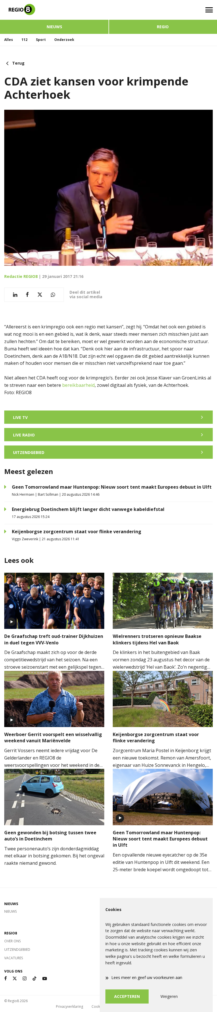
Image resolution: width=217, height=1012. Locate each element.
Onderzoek (64, 39)
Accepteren (127, 996)
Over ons (12, 941)
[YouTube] (44, 978)
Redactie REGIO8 (21, 276)
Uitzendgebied (17, 949)
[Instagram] (25, 978)
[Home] (54, 10)
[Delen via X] (40, 295)
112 (24, 39)
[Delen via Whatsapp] (53, 295)
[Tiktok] (34, 978)
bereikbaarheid (78, 385)
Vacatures (13, 958)
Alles (8, 39)
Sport (41, 39)
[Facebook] (5, 978)
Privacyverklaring (69, 1006)
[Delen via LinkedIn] (15, 295)
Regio (163, 26)
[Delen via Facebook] (27, 295)
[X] (14, 978)
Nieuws (54, 26)
